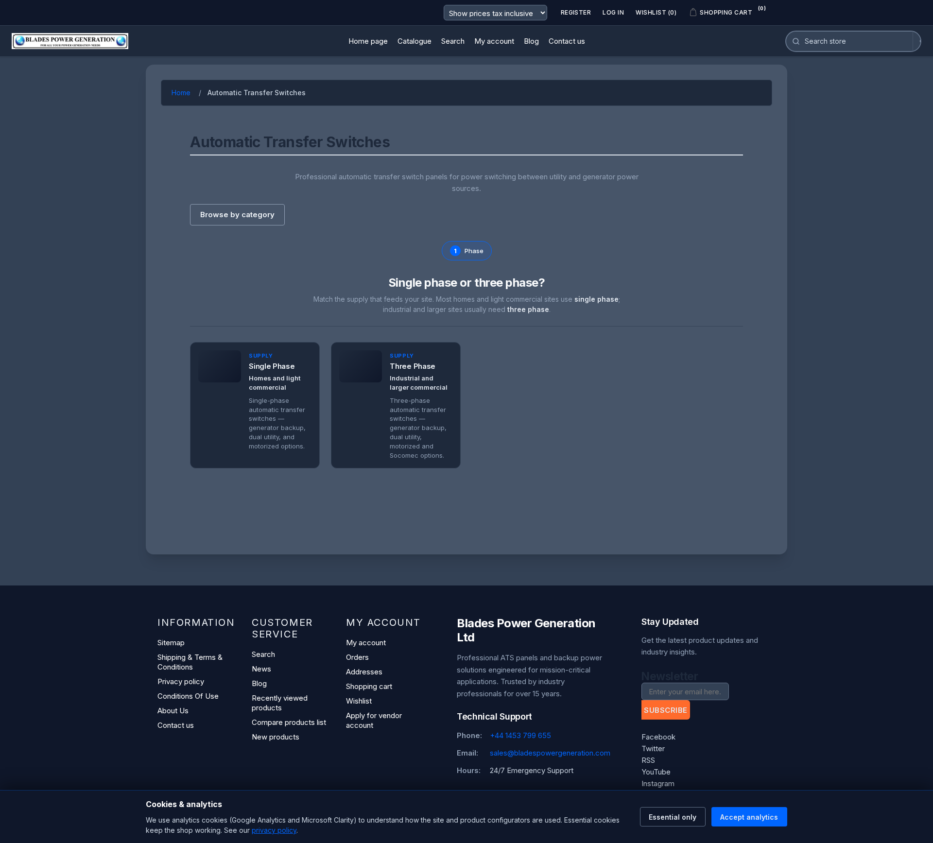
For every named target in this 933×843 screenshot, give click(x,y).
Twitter (653, 748)
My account (366, 642)
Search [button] (453, 41)
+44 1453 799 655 (520, 735)
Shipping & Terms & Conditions (190, 662)
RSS (648, 760)
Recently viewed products (280, 702)
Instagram (657, 783)
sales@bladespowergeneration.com (550, 752)
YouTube (656, 771)
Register (576, 12)
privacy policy (274, 830)
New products (275, 736)
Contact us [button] (567, 41)
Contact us (175, 725)
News (261, 668)
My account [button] (494, 41)
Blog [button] (531, 41)
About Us (173, 710)
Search (263, 654)
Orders (357, 657)
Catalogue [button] (414, 41)
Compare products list (289, 722)
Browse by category (237, 214)
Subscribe (665, 710)
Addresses (364, 671)
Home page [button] (368, 41)
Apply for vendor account (374, 720)
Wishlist (359, 700)
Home (181, 92)
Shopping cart (369, 686)
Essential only (672, 817)
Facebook (658, 736)
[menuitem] (368, 41)
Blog (259, 683)
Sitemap (171, 642)
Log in (613, 12)
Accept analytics (749, 817)
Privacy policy (180, 681)
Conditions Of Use (188, 696)
